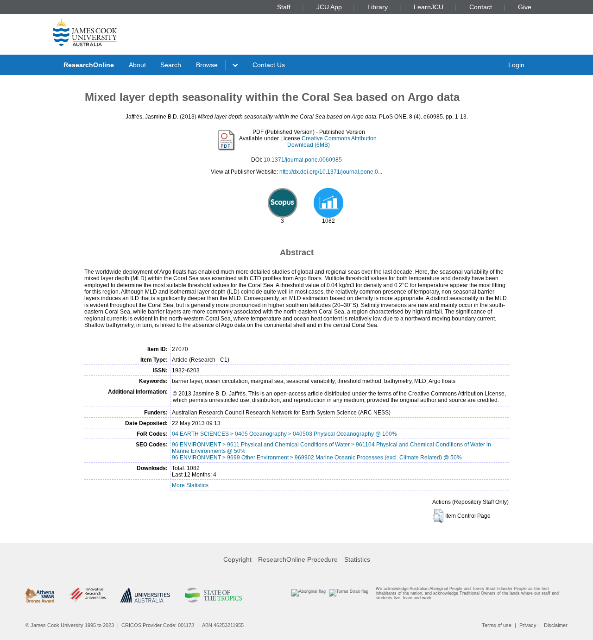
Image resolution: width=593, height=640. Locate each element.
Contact (480, 7)
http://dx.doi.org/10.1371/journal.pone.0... (330, 172)
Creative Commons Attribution (339, 138)
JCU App (329, 7)
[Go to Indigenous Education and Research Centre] (308, 595)
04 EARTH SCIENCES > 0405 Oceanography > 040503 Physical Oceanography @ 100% (284, 434)
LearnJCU (428, 7)
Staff (283, 7)
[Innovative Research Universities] (87, 595)
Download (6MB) (308, 145)
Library (377, 7)
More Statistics (190, 485)
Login (516, 65)
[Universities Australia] (145, 595)
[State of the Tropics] (213, 595)
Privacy (527, 625)
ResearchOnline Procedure (298, 559)
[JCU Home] (85, 32)
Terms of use (496, 625)
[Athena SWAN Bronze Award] (39, 595)
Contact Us (268, 65)
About (137, 65)
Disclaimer (556, 625)
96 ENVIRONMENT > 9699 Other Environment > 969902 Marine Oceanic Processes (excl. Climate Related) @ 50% (317, 457)
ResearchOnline (88, 65)
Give (524, 7)
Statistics (357, 559)
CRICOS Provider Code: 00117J (157, 625)
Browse (207, 65)
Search (170, 65)
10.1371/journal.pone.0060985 (303, 160)
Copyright (237, 559)
